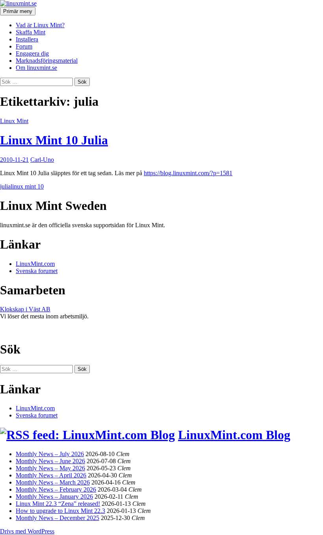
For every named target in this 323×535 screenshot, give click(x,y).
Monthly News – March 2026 (53, 482)
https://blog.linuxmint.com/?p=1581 (188, 173)
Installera (27, 39)
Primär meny (17, 11)
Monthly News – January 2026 (54, 496)
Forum (24, 46)
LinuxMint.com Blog (234, 435)
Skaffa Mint (30, 32)
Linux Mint (14, 121)
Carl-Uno (42, 159)
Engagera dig (32, 53)
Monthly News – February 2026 (56, 489)
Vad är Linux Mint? (40, 25)
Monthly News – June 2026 (50, 461)
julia (5, 186)
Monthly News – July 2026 (50, 454)
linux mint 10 (27, 186)
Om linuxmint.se (36, 67)
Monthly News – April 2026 (51, 475)
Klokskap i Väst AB (25, 309)
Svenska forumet (37, 271)
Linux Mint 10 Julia (54, 140)
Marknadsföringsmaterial (47, 60)
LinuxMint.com (35, 263)
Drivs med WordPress (27, 531)
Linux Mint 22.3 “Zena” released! (58, 503)
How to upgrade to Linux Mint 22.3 (60, 510)
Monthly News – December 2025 (57, 517)
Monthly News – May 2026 (50, 468)
